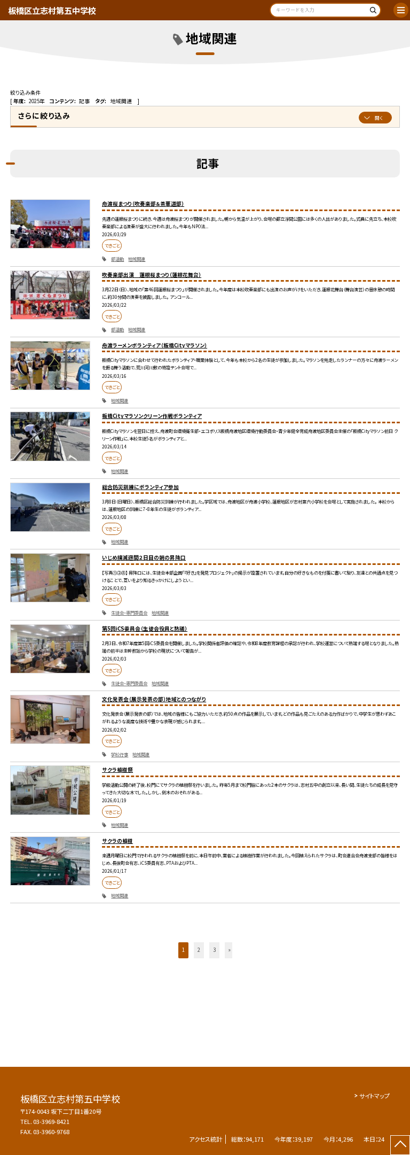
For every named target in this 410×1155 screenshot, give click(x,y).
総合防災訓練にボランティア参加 (140, 487)
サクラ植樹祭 (117, 769)
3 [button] (214, 950)
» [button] (229, 950)
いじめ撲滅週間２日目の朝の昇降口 (144, 557)
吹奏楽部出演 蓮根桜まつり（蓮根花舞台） (151, 274)
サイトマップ (374, 1095)
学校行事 (119, 754)
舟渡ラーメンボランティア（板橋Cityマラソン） (154, 345)
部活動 (117, 258)
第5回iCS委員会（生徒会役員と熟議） (144, 628)
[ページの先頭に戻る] (400, 1145)
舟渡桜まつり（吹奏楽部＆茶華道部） (143, 203)
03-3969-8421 (51, 1121)
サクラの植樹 (117, 840)
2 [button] (199, 950)
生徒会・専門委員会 (129, 612)
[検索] (371, 12)
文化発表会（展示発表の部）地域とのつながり (154, 699)
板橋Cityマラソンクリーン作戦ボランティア (152, 416)
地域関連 (136, 258)
